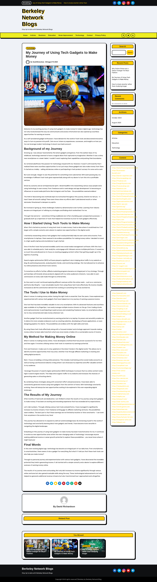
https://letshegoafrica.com (121, 363)
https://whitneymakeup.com (121, 191)
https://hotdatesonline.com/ (122, 209)
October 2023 (116, 118)
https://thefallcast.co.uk (120, 355)
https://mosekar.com (119, 383)
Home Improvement (66, 35)
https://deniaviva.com (119, 274)
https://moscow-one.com (120, 360)
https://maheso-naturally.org (122, 258)
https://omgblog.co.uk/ (120, 309)
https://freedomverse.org (120, 232)
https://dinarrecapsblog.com (121, 178)
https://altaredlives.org (120, 248)
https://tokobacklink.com (120, 386)
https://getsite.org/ (118, 206)
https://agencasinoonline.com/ (122, 201)
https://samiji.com (118, 327)
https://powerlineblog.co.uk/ (121, 314)
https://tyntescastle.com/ (121, 296)
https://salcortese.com (119, 409)
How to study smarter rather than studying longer (90, 551)
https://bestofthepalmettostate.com (124, 217)
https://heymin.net (118, 263)
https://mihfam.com (119, 340)
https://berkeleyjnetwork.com (122, 253)
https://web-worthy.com (120, 402)
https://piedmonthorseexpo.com (123, 245)
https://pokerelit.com (119, 293)
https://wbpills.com (118, 396)
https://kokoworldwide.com (121, 303)
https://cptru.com (118, 219)
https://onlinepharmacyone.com (123, 194)
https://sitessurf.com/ (119, 399)
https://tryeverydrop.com (120, 186)
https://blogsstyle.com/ (120, 389)
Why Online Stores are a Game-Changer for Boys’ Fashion (120, 70)
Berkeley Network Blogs (33, 17)
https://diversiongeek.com (121, 271)
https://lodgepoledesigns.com (122, 256)
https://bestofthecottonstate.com (124, 225)
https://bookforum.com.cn (121, 261)
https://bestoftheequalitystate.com (124, 196)
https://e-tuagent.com (120, 266)
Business (42, 35)
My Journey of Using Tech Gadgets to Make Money (61, 54)
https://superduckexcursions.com (123, 412)
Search (122, 46)
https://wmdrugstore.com (121, 407)
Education (52, 35)
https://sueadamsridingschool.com (124, 243)
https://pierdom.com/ (119, 298)
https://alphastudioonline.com (122, 284)
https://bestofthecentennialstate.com (125, 230)
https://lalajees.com (119, 324)
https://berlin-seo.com (119, 204)
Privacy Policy (100, 35)
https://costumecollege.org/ (121, 368)
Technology (80, 35)
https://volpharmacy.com (120, 394)
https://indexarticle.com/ (120, 342)
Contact (90, 35)
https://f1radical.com (119, 181)
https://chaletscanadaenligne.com (124, 269)
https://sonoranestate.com (121, 414)
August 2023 (116, 123)
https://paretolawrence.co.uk (122, 276)
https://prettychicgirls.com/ (121, 199)
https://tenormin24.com (120, 306)
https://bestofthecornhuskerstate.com (125, 240)
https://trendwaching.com (121, 391)
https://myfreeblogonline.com (122, 345)
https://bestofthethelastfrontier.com (125, 235)
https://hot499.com (118, 376)
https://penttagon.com (120, 237)
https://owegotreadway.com (121, 281)
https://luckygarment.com (121, 311)
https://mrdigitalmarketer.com (122, 334)
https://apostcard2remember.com (123, 250)
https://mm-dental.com (120, 378)
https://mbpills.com (118, 316)
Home (25, 35)
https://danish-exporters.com (122, 176)
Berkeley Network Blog (93, 579)
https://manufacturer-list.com (122, 417)
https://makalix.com (119, 347)
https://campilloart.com (120, 365)
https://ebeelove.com (119, 188)
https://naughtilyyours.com (121, 183)
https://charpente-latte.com (121, 420)
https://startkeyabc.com (120, 337)
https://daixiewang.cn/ (120, 381)
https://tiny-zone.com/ (120, 350)
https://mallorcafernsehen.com (122, 279)
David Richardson (38, 62)
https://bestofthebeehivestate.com (124, 227)
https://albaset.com (118, 422)
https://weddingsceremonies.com (123, 404)
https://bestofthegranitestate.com (124, 222)
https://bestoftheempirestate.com (124, 212)
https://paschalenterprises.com (122, 214)
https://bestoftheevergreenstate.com (125, 168)
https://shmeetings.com (120, 301)
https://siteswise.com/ (119, 358)
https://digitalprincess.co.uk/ (122, 321)
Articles (33, 35)
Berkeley (81, 579)
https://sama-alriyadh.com (121, 319)
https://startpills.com (119, 352)
